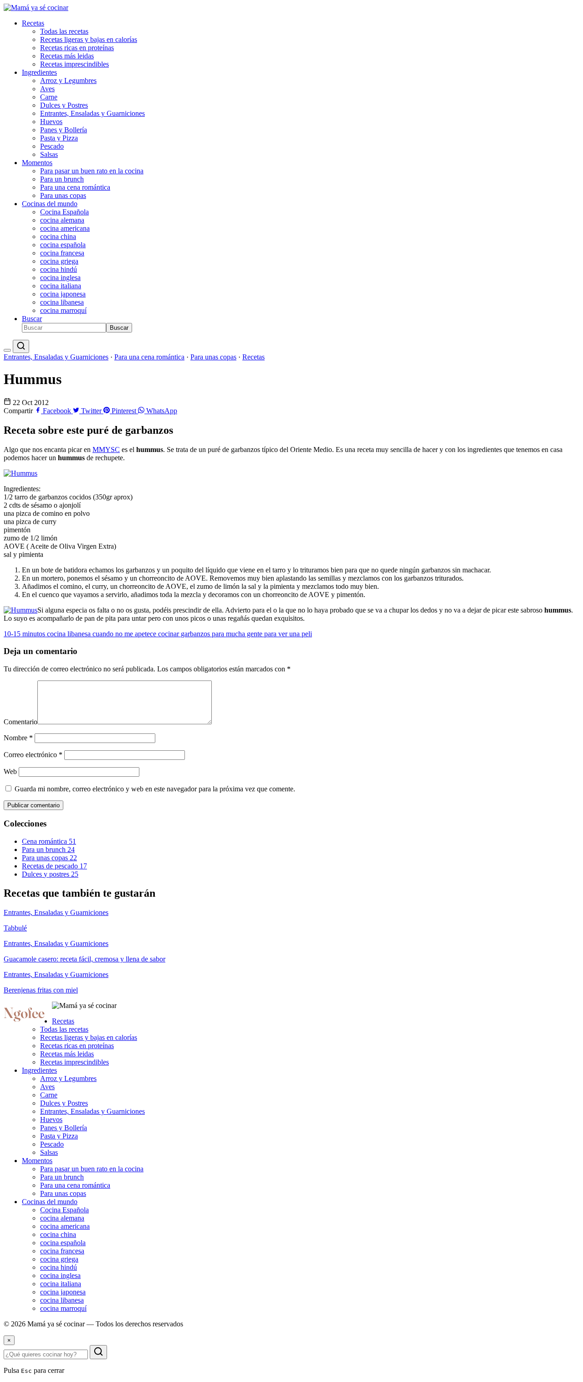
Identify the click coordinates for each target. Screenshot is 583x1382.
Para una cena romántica (75, 187)
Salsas (49, 154)
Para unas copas (63, 195)
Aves (47, 89)
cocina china (58, 236)
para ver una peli (288, 634)
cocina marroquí (63, 310)
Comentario (20, 722)
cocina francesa (62, 253)
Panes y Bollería (63, 130)
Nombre (18, 738)
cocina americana (65, 228)
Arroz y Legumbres (68, 80)
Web (10, 771)
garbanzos (196, 634)
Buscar (32, 318)
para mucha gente (238, 634)
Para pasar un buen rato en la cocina (91, 171)
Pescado (52, 146)
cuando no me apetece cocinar (136, 634)
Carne (48, 97)
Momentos (37, 162)
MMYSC (106, 449)
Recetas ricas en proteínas (77, 48)
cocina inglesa (60, 277)
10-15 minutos (25, 634)
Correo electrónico (33, 755)
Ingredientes (39, 72)
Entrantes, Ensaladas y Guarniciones (92, 113)
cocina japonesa (63, 294)
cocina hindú (58, 269)
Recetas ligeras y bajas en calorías (88, 39)
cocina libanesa (62, 302)
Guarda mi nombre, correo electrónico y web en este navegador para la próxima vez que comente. (155, 789)
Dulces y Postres (64, 105)
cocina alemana (62, 220)
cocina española (63, 245)
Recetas (33, 23)
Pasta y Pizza (59, 138)
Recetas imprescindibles (74, 64)
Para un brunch (62, 179)
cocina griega (59, 261)
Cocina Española (64, 212)
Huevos (51, 121)
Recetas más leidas (67, 56)
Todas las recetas (64, 31)
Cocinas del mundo (49, 204)
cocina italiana (60, 286)
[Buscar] (21, 346)
